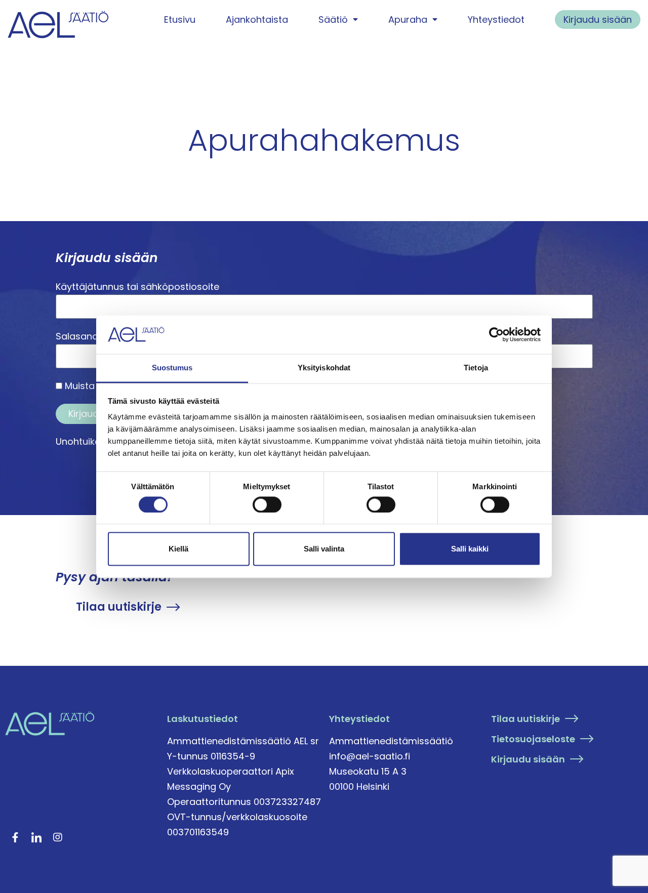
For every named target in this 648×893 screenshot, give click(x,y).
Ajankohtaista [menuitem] (257, 19)
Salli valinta (324, 549)
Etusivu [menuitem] (179, 19)
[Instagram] (58, 837)
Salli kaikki (470, 549)
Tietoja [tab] (476, 368)
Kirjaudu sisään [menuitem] (597, 19)
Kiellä (178, 549)
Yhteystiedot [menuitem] (496, 19)
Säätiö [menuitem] (333, 19)
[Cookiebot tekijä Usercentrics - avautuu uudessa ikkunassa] (496, 334)
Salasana (77, 336)
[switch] (267, 504)
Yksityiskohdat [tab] (324, 368)
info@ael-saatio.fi (369, 756)
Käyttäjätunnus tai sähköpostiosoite (137, 286)
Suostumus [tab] (172, 368)
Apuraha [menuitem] (407, 19)
